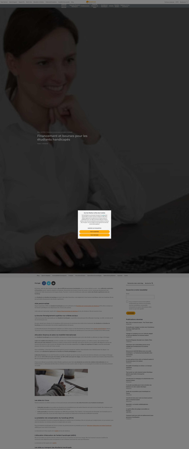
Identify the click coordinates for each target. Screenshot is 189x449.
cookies (103, 215)
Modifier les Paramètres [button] (94, 228)
